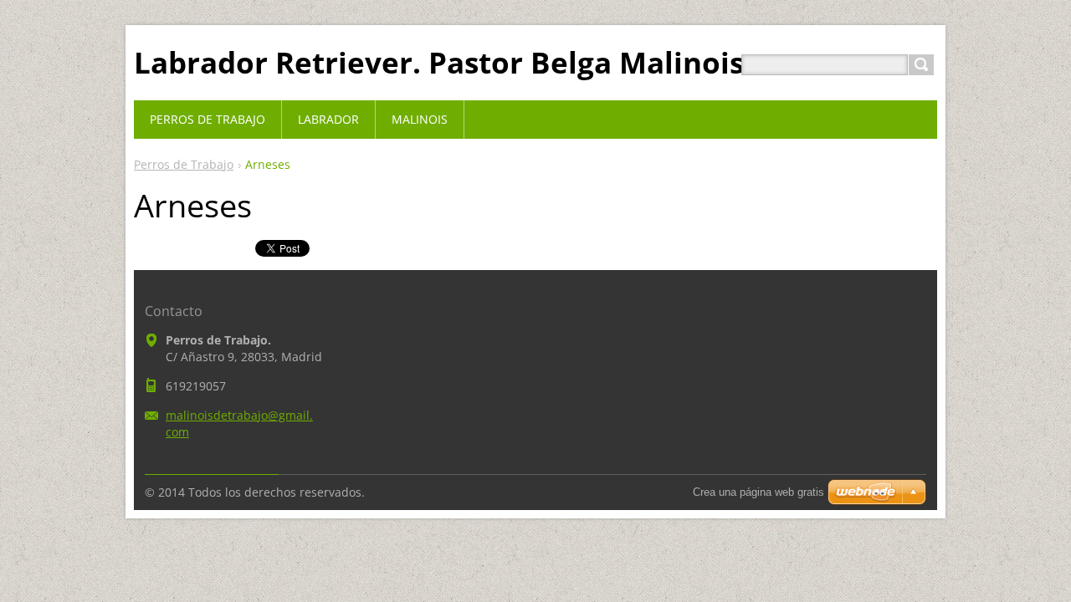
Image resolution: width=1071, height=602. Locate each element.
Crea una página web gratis (758, 492)
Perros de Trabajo (183, 164)
